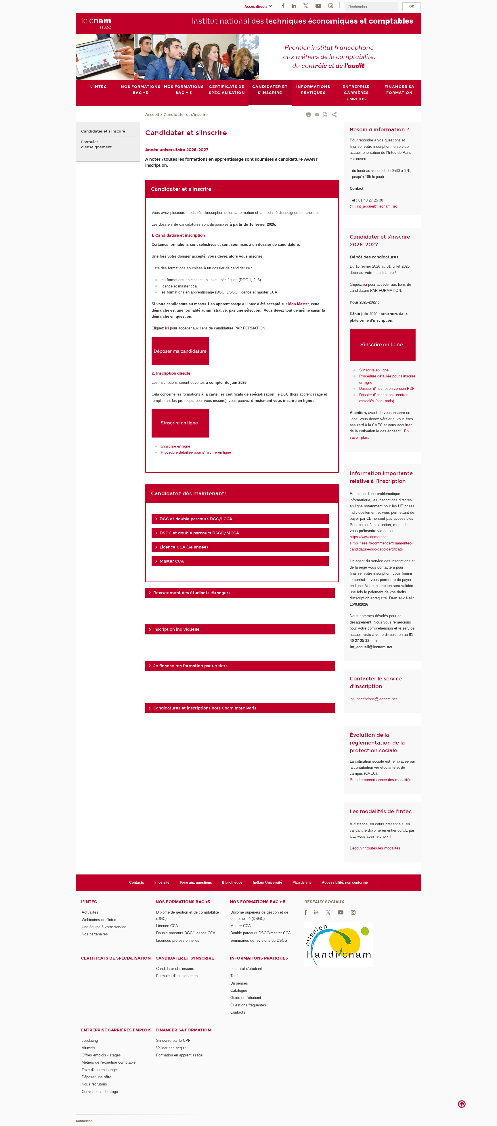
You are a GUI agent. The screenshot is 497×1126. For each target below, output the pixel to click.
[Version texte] (317, 115)
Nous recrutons (94, 1084)
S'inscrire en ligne (175, 446)
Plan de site (302, 883)
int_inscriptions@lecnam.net (373, 699)
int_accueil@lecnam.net (377, 206)
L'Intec (89, 901)
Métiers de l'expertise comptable (108, 1062)
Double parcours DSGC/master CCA (260, 933)
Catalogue (238, 990)
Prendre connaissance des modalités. (381, 780)
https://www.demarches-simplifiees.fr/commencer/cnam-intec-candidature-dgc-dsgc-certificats (381, 543)
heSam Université (267, 883)
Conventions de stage (100, 1091)
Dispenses (239, 983)
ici (167, 328)
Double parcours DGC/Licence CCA (185, 933)
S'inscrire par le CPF (173, 1040)
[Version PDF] (325, 115)
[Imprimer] (308, 115)
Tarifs (235, 976)
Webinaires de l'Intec (99, 920)
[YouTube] (318, 5)
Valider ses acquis (171, 1048)
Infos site (161, 883)
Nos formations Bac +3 (183, 901)
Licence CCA (167, 926)
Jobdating (90, 1040)
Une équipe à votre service (104, 927)
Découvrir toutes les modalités (375, 848)
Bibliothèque (232, 883)
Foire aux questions (196, 883)
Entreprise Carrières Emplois (116, 1030)
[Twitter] (305, 5)
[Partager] (334, 115)
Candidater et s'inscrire (186, 114)
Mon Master (298, 304)
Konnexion (84, 1121)
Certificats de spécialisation (116, 958)
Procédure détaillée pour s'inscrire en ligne (196, 452)
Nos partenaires (95, 934)
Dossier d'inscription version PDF (386, 388)
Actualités (90, 912)
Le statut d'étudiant (246, 968)
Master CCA (240, 926)
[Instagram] (330, 5)
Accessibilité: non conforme (345, 883)
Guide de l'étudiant (245, 997)
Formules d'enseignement (96, 144)
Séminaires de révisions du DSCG (258, 940)
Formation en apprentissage (179, 1055)
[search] (371, 6)
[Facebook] (283, 5)
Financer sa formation (183, 1030)
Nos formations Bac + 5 (257, 901)
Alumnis (88, 1048)
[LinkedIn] (294, 5)
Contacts (136, 883)
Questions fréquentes (248, 1005)
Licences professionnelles (177, 940)
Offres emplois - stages (101, 1055)
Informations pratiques (259, 958)
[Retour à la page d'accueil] (96, 23)
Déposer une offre (96, 1077)
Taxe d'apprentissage (99, 1070)
